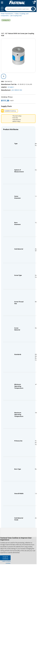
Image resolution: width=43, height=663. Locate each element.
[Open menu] (1, 2)
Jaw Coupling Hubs (16, 15)
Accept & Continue (5, 558)
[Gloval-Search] (33, 9)
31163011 (11, 87)
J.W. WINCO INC (16, 90)
